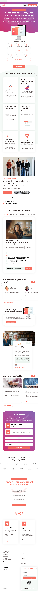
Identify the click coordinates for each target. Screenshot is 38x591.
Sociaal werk (23, 551)
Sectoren (22, 549)
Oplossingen (5, 567)
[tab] (6, 214)
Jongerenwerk (23, 560)
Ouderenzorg (23, 558)
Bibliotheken (23, 561)
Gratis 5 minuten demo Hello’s (29, 569)
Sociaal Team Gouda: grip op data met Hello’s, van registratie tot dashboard (22, 347)
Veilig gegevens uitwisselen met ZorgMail (31, 390)
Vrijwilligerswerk (23, 556)
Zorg (21, 555)
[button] (32, 282)
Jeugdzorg (22, 553)
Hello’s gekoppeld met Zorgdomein (12, 390)
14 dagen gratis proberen (19, 59)
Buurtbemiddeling (24, 563)
